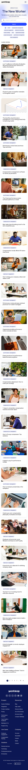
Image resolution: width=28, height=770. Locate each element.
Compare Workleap (19, 716)
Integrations (4, 706)
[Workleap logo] (5, 2)
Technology (4, 748)
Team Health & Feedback (4, 720)
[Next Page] (23, 680)
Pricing (2, 711)
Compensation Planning (4, 738)
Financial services (5, 746)
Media (16, 740)
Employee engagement (4, 734)
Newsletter (17, 735)
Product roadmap (5, 709)
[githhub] (15, 696)
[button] (25, 2)
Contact (17, 743)
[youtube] (18, 696)
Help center (18, 706)
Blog (16, 704)
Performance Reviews (4, 716)
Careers (17, 738)
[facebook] (10, 696)
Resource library (19, 709)
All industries (4, 754)
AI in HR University (19, 711)
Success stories (19, 714)
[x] (12, 696)
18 (20, 680)
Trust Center (9, 763)
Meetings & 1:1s (5, 723)
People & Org (4, 725)
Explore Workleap (5, 704)
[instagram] (21, 696)
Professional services (6, 751)
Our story (17, 733)
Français (18, 763)
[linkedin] (7, 696)
